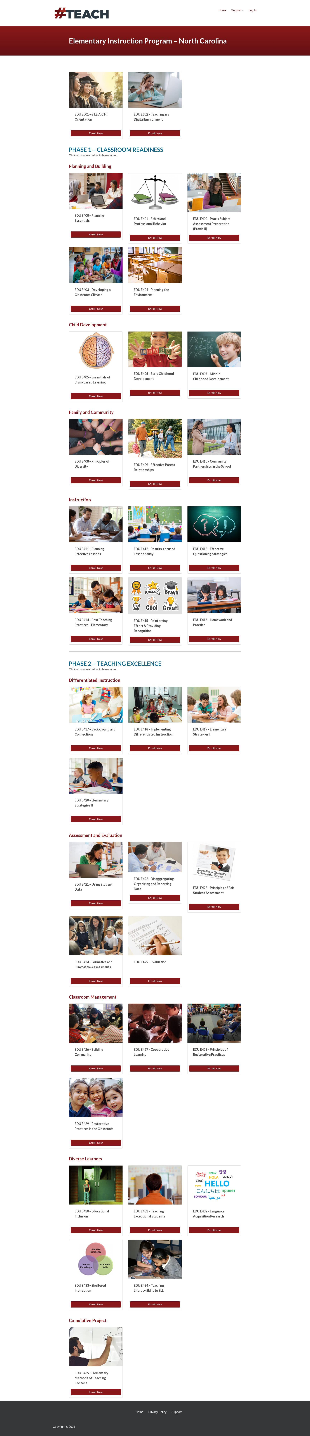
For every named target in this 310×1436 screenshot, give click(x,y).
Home (222, 10)
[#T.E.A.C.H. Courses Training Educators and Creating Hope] (82, 13)
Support (177, 1412)
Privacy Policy (157, 1412)
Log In (253, 10)
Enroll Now (96, 133)
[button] (243, 10)
